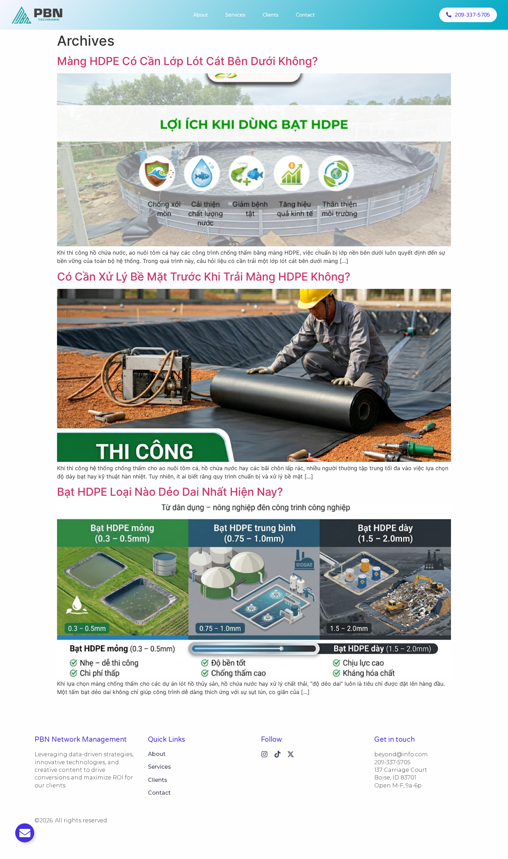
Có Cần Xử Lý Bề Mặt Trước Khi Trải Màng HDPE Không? (203, 276)
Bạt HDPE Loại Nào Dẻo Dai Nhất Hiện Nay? (170, 492)
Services (235, 15)
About (200, 15)
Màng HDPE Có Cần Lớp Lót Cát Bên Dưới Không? (187, 61)
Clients (271, 15)
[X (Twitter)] (290, 754)
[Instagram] (264, 754)
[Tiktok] (277, 754)
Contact (305, 15)
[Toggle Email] (24, 832)
